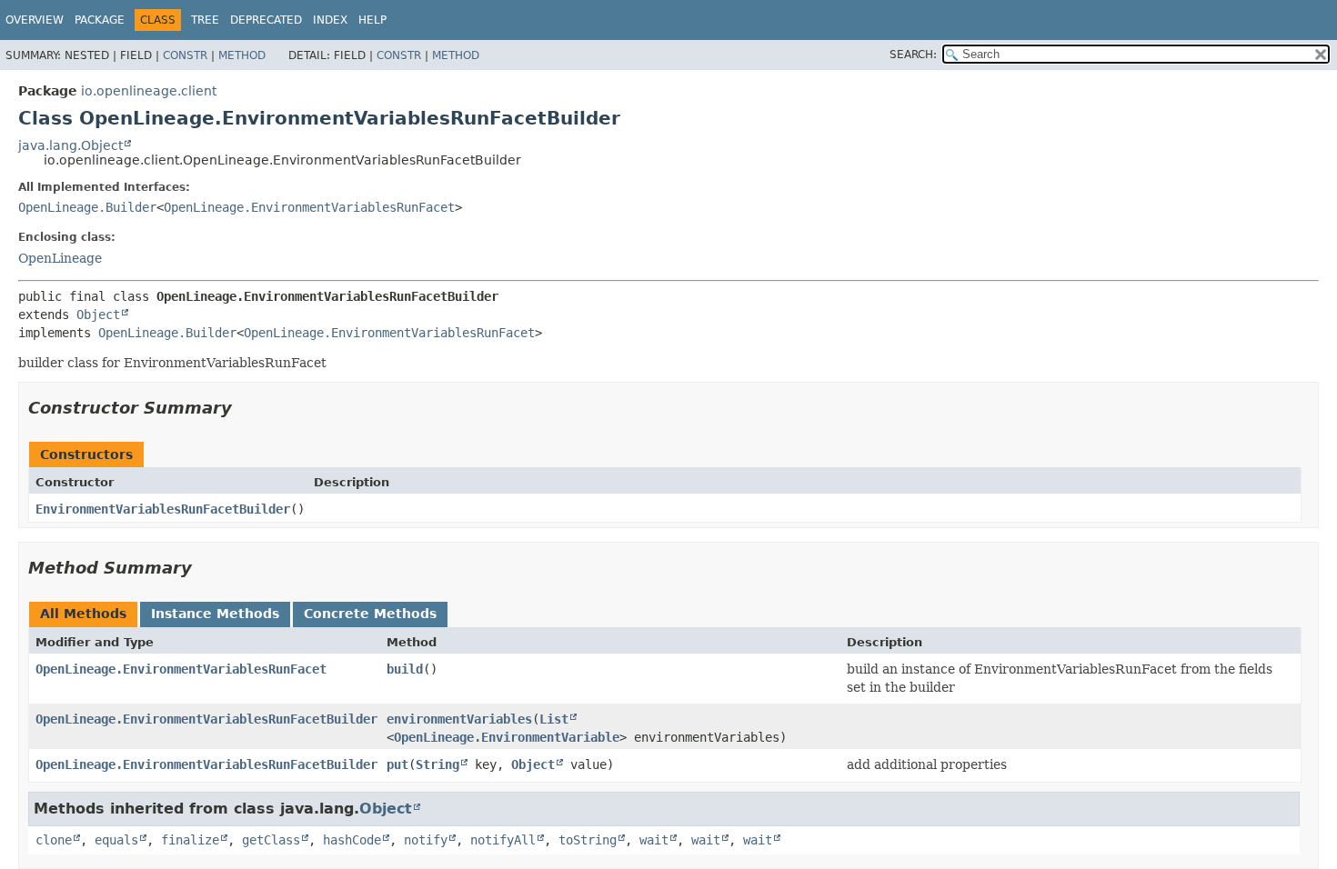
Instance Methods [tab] (215, 613)
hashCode (352, 840)
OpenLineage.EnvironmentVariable (506, 737)
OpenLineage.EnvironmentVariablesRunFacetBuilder (206, 719)
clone (53, 840)
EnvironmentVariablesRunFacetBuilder (162, 509)
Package (100, 20)
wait (653, 840)
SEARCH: (913, 54)
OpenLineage (60, 258)
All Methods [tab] (83, 613)
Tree (205, 20)
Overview (34, 20)
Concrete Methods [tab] (370, 613)
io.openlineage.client (148, 91)
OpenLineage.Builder (87, 207)
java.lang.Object (70, 145)
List (553, 719)
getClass (271, 840)
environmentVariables (459, 719)
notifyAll (503, 840)
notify (425, 840)
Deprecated (266, 20)
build (405, 669)
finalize (190, 840)
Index (330, 20)
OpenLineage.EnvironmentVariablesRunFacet (309, 207)
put (397, 764)
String (437, 764)
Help (372, 20)
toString (587, 840)
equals (116, 840)
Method (242, 55)
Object (98, 314)
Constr (185, 55)
